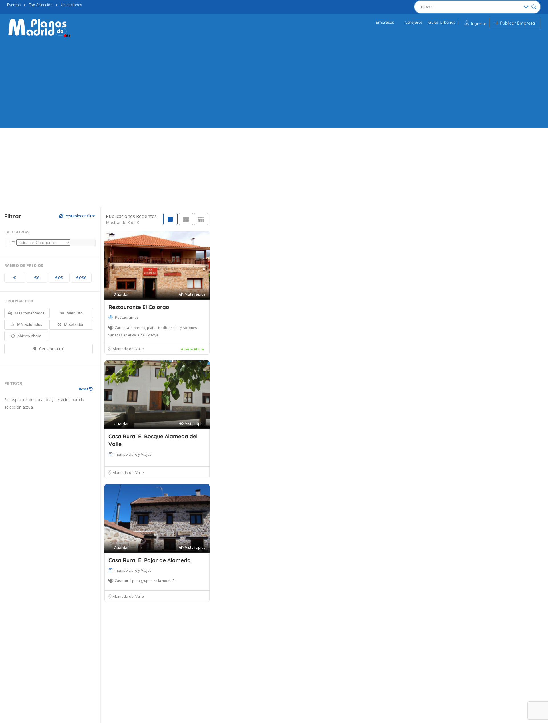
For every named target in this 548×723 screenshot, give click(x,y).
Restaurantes (127, 317)
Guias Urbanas (441, 22)
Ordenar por (18, 301)
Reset (84, 388)
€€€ (59, 277)
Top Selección (41, 4)
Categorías (16, 232)
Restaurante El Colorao (138, 307)
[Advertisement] (274, 82)
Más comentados (29, 313)
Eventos (14, 4)
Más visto (74, 313)
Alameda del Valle (128, 348)
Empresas (385, 22)
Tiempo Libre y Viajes (133, 454)
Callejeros (414, 22)
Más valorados (29, 324)
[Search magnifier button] (534, 7)
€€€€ (81, 277)
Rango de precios (23, 265)
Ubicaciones (71, 4)
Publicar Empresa (517, 23)
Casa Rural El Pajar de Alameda (149, 560)
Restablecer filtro (79, 216)
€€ (36, 277)
